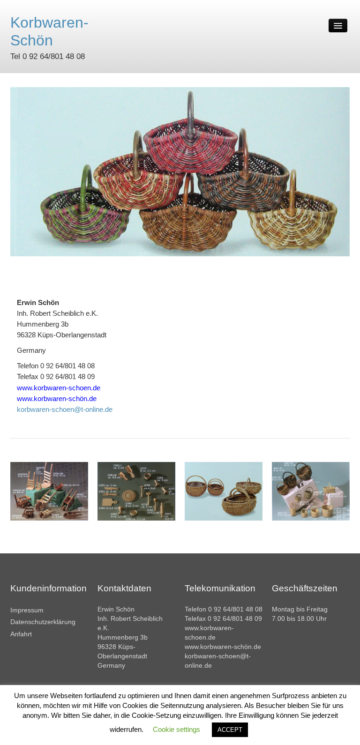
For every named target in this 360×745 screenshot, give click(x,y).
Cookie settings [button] (176, 729)
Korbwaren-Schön (49, 31)
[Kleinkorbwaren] (311, 490)
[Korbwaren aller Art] (223, 490)
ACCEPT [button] (230, 729)
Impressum (27, 610)
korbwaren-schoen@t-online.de (64, 409)
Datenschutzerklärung (42, 622)
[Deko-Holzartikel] (49, 490)
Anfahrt (21, 634)
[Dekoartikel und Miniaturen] (136, 490)
